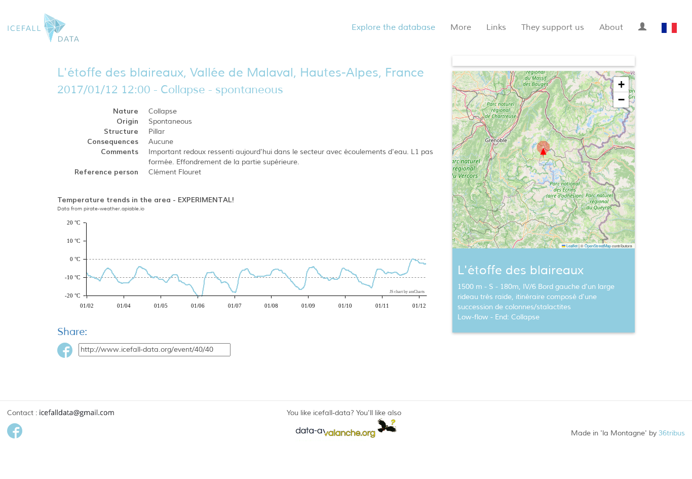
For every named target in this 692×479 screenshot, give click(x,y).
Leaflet (571, 245)
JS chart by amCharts (407, 291)
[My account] (642, 25)
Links (496, 27)
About (611, 27)
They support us (552, 27)
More (460, 27)
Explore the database (393, 27)
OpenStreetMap (598, 245)
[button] (543, 150)
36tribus (672, 433)
